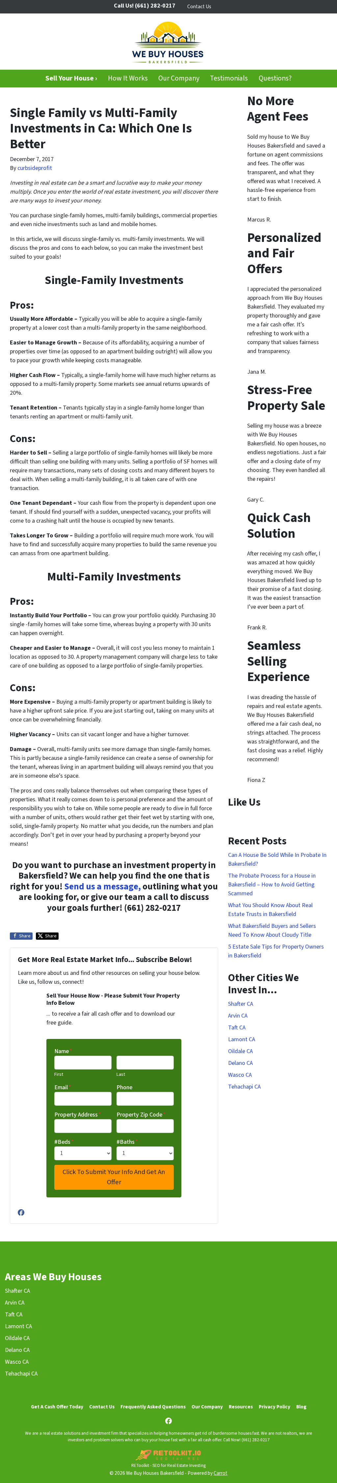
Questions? (275, 78)
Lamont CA (241, 1039)
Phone (124, 1087)
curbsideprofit (34, 168)
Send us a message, (102, 886)
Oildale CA (240, 1051)
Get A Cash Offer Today (57, 1406)
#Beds (64, 1142)
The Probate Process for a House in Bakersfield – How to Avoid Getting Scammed (272, 885)
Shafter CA (240, 1004)
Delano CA (240, 1063)
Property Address (77, 1115)
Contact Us (199, 6)
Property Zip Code (141, 1115)
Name (63, 1051)
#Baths (127, 1142)
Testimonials (229, 78)
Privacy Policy (274, 1406)
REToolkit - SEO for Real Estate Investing (168, 1465)
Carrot (220, 1473)
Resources (241, 1406)
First (58, 1074)
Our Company (178, 78)
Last (121, 1074)
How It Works (128, 78)
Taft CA (237, 1028)
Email (62, 1087)
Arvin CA (237, 1016)
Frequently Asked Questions (153, 1406)
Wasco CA (240, 1075)
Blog (301, 1406)
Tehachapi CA (244, 1087)
